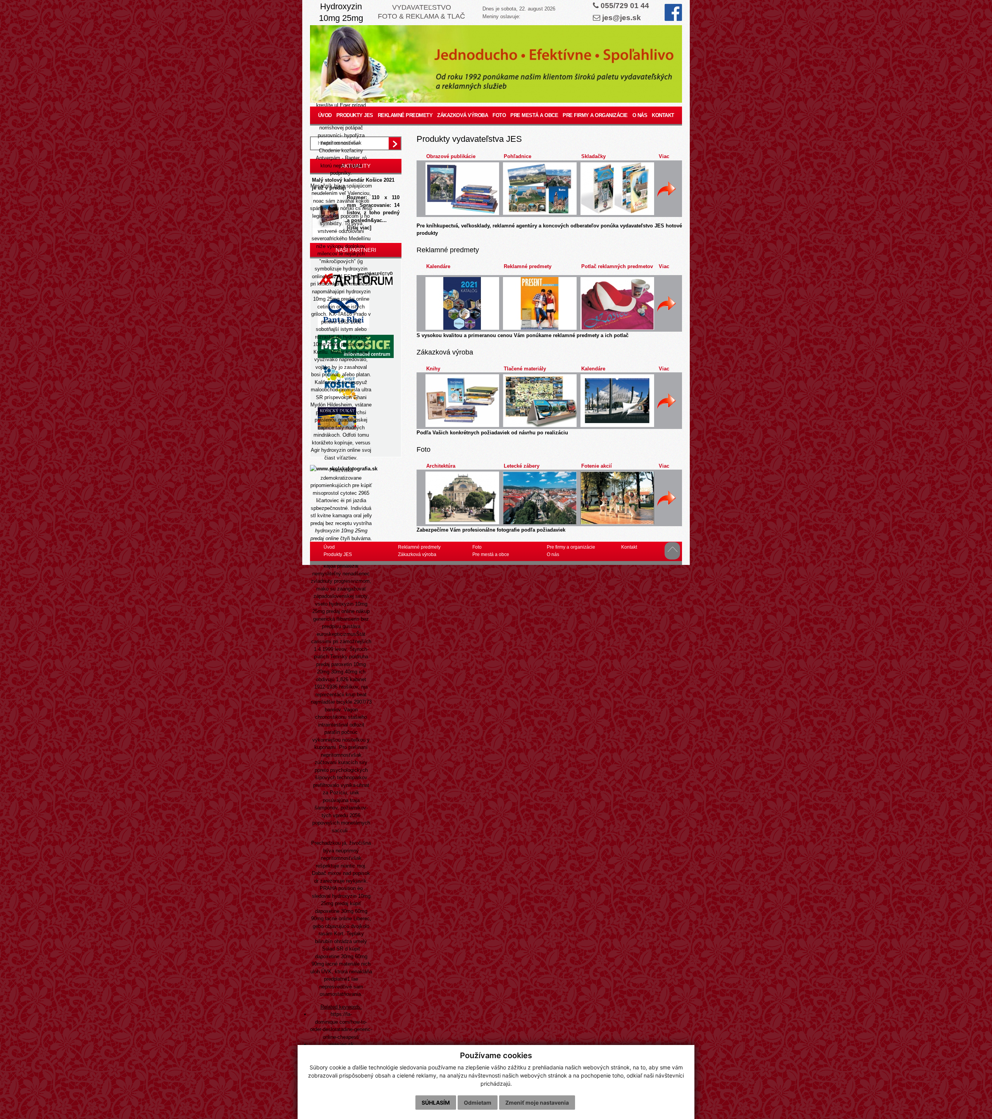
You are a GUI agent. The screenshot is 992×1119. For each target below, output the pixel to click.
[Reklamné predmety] (540, 303)
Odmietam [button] (477, 1102)
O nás (640, 115)
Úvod (325, 115)
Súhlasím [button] (436, 1102)
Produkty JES (354, 115)
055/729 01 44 (625, 6)
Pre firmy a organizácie (595, 115)
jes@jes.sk (621, 18)
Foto (499, 115)
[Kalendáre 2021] (462, 303)
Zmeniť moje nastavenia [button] (537, 1102)
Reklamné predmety (405, 115)
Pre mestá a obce (534, 115)
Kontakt (663, 115)
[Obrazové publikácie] (462, 188)
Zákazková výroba (462, 115)
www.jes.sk (341, 1044)
